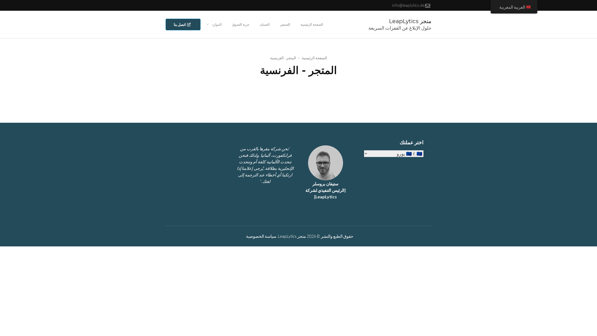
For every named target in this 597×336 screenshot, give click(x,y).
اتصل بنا (180, 24)
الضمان (265, 24)
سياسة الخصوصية (261, 236)
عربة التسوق (240, 24)
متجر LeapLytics (410, 21)
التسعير (285, 24)
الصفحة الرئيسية (312, 24)
